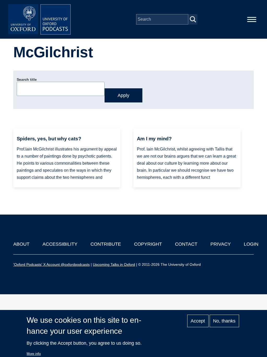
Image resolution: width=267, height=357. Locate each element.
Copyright (148, 244)
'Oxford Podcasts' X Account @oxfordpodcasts (51, 264)
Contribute (105, 244)
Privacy (220, 244)
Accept (198, 321)
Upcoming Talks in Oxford (114, 264)
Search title (27, 79)
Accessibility (60, 244)
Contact (186, 244)
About (21, 244)
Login (251, 244)
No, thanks (224, 321)
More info (34, 354)
